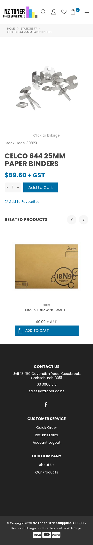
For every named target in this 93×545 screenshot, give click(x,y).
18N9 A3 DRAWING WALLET (46, 310)
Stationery (29, 29)
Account (53, 11)
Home (11, 29)
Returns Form (46, 435)
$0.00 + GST (46, 321)
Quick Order (46, 427)
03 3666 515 (47, 384)
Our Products (46, 472)
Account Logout (47, 442)
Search (43, 11)
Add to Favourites (24, 202)
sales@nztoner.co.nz (46, 391)
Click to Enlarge (46, 135)
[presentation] (71, 219)
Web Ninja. (74, 528)
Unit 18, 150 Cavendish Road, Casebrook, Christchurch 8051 (47, 376)
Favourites (63, 11)
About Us (46, 464)
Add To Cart (37, 330)
